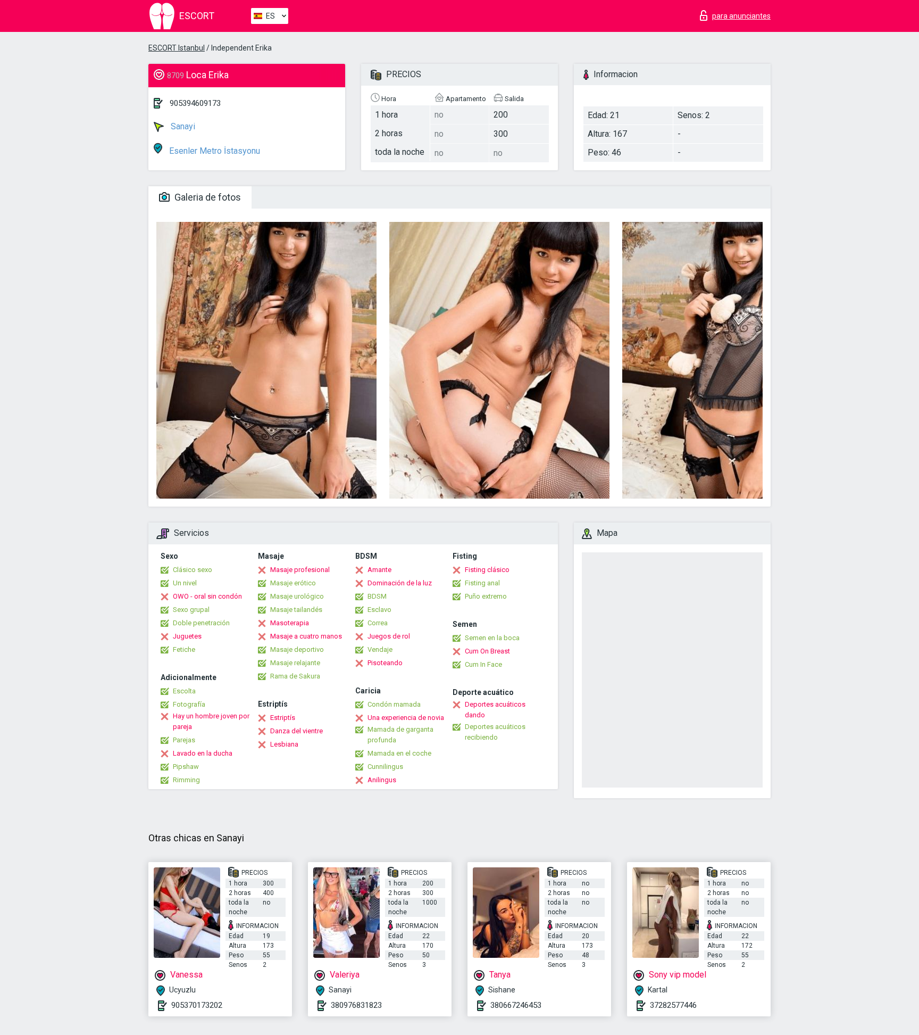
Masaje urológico (297, 596)
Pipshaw (186, 767)
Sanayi (182, 126)
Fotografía (189, 704)
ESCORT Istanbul (176, 48)
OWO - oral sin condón (207, 596)
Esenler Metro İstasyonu (213, 151)
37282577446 (673, 1005)
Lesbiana (284, 744)
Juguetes (187, 636)
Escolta (184, 691)
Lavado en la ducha (202, 753)
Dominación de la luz (399, 583)
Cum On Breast (487, 651)
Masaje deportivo (297, 649)
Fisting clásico (487, 570)
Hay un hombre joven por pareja (211, 721)
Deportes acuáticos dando (495, 709)
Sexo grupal (191, 610)
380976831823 (356, 1005)
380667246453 (515, 1005)
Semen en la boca (492, 638)
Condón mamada (394, 704)
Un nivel (185, 583)
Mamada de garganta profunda (400, 734)
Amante (379, 570)
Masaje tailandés (296, 610)
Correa (377, 623)
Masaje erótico (293, 583)
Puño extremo (486, 596)
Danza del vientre (296, 731)
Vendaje (379, 649)
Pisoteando (385, 663)
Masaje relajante (295, 663)
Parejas (184, 740)
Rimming (186, 780)
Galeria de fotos (206, 197)
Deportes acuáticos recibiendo (495, 732)
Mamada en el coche (399, 753)
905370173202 (196, 1005)
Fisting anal (482, 583)
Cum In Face (483, 664)
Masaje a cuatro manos (306, 636)
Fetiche (184, 649)
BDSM (377, 596)
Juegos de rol (388, 636)
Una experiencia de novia (405, 718)
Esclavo (379, 610)
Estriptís (282, 718)
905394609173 (195, 103)
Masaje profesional (300, 570)
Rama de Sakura (295, 676)
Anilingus (381, 780)
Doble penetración (201, 623)
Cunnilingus (385, 767)
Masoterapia (289, 623)
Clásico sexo (192, 570)
